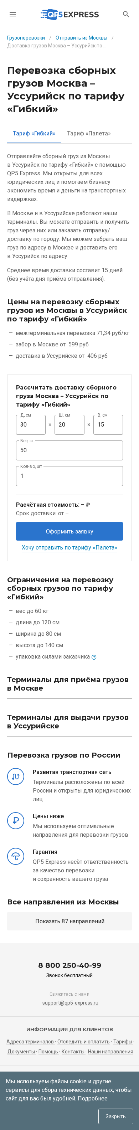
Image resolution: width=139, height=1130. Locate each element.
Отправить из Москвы (81, 38)
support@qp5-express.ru (70, 1003)
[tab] (34, 133)
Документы (21, 1051)
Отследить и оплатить (83, 1041)
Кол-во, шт (31, 466)
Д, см (25, 415)
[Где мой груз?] (126, 14)
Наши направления (110, 1051)
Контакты (74, 1051)
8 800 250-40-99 (69, 965)
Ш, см (64, 415)
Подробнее (93, 1098)
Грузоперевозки (26, 38)
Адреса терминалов (30, 1041)
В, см (103, 415)
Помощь (48, 1051)
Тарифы (123, 1041)
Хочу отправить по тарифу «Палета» (69, 547)
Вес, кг (27, 440)
